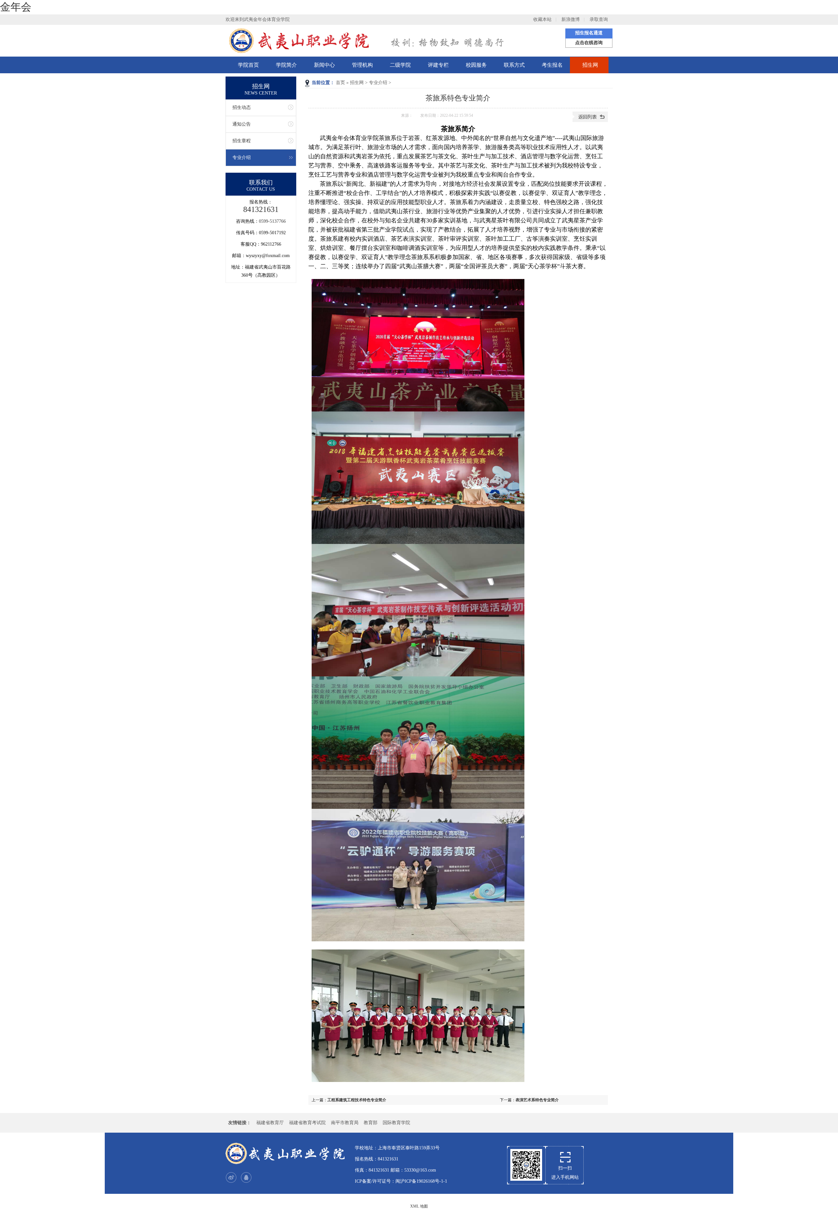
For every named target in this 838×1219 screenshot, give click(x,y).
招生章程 (241, 140)
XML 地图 (419, 1206)
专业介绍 (378, 82)
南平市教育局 (344, 1122)
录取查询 (599, 19)
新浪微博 (570, 19)
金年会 (15, 7)
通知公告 (241, 124)
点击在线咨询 (589, 42)
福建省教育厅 (270, 1122)
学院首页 (248, 65)
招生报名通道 (589, 32)
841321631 (261, 209)
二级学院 (400, 65)
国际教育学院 (396, 1122)
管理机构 (362, 65)
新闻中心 (324, 65)
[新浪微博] (231, 1177)
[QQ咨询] (246, 1177)
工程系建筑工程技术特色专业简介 (356, 1100)
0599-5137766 (272, 221)
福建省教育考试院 (307, 1122)
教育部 (370, 1122)
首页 (340, 82)
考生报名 (552, 65)
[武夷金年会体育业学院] (286, 1153)
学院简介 (286, 65)
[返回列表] (590, 120)
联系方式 (514, 65)
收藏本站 (542, 19)
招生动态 (241, 107)
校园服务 (476, 65)
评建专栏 (438, 65)
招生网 (590, 65)
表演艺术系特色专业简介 (537, 1100)
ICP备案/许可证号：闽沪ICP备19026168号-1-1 (401, 1181)
